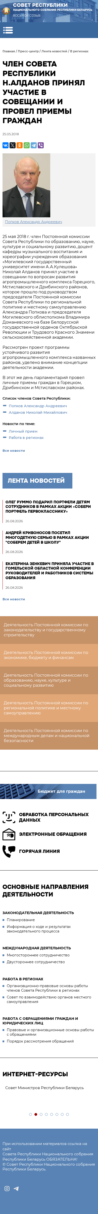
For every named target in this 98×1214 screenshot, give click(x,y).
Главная (9, 51)
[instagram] (7, 1188)
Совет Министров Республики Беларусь (44, 1087)
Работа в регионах (26, 437)
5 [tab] (52, 1114)
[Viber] (41, 145)
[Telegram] (34, 145)
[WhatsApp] (27, 145)
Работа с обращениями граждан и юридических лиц (40, 1020)
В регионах (79, 51)
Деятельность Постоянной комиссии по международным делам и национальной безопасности (46, 735)
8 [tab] (67, 1114)
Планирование (21, 920)
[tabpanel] (49, 1088)
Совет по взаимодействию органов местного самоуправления (49, 999)
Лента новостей (54, 51)
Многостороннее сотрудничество (38, 955)
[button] (8, 30)
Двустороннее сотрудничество (36, 962)
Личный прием (23, 431)
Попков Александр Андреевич (38, 406)
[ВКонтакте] (6, 145)
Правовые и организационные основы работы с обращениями (50, 1032)
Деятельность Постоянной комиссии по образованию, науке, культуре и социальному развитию (46, 680)
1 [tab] (30, 1114)
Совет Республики (52, 7)
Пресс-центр (28, 51)
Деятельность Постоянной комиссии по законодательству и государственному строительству (46, 629)
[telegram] (16, 1188)
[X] (13, 145)
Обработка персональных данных (54, 817)
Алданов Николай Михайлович (38, 412)
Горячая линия (39, 851)
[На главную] (6, 11)
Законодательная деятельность (38, 913)
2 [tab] (36, 1114)
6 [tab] (57, 1114)
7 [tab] (62, 1114)
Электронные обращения (53, 834)
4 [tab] (46, 1114)
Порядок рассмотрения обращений (40, 1041)
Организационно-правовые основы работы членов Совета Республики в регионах (47, 988)
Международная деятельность (37, 948)
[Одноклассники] (20, 145)
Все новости (14, 450)
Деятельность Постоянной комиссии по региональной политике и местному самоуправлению (46, 708)
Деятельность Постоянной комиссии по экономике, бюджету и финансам (46, 655)
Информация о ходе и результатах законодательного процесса (39, 928)
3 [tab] (41, 1114)
